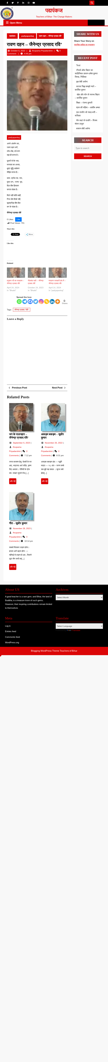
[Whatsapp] (19, 301)
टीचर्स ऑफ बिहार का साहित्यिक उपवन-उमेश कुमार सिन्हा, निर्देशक (86, 73)
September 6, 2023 (22, 443)
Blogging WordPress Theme (45, 651)
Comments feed (12, 637)
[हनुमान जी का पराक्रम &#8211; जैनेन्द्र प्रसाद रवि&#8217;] (16, 272)
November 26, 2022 (54, 443)
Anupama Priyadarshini (42, 51)
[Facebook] (30, 301)
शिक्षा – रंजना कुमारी (84, 102)
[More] (57, 301)
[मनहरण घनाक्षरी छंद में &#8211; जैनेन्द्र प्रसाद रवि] (58, 272)
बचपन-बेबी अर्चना (83, 128)
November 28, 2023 (22, 528)
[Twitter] (35, 301)
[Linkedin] (52, 301)
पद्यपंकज (54, 10)
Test (78, 65)
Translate (76, 630)
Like (18, 219)
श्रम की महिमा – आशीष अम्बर (88, 107)
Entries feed (10, 631)
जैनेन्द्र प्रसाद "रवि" (21, 309)
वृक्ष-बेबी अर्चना (82, 81)
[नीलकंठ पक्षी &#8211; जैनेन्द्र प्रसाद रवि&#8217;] (37, 272)
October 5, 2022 (18, 51)
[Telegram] (24, 301)
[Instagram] (41, 301)
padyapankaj (27, 36)
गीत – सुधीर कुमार (18, 523)
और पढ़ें (13, 482)
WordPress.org (12, 642)
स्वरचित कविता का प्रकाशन (84, 45)
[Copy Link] (46, 301)
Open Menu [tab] (16, 23)
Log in (8, 626)
